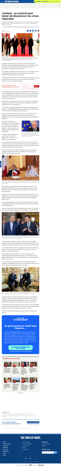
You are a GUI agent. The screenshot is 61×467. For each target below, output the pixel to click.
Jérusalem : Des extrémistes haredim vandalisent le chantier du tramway (33, 386)
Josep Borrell (5, 414)
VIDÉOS (4, 453)
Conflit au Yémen (17, 415)
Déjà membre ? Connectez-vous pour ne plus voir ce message (20, 351)
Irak (16, 413)
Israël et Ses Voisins (6, 413)
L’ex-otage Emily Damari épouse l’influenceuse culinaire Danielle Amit (7, 386)
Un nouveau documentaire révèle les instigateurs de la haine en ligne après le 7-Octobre (16, 371)
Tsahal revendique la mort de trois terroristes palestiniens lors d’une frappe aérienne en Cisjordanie (16, 387)
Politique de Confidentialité (27, 443)
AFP (3, 30)
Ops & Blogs (5, 449)
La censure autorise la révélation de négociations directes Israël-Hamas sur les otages (24, 371)
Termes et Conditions (26, 441)
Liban (38, 415)
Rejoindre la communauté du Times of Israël (20, 347)
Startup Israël (6, 451)
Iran (26, 413)
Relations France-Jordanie (24, 414)
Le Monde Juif (5, 445)
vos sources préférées (34, 26)
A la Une (4, 455)
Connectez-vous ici (36, 424)
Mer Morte (12, 413)
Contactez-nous (25, 449)
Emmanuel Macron (21, 413)
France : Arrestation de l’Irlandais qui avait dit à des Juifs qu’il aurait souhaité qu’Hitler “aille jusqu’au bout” (24, 387)
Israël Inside (5, 447)
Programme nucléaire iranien (7, 415)
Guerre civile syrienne (24, 415)
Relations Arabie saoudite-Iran (14, 414)
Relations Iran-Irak (32, 415)
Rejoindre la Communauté (42, 1)
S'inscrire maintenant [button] (33, 422)
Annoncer (24, 447)
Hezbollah (4, 416)
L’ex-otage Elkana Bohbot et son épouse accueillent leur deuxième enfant (33, 370)
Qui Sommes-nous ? (26, 445)
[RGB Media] (31, 465)
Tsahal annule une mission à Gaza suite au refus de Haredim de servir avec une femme (7, 370)
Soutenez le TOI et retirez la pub (54, 1)
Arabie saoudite (31, 413)
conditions (34, 88)
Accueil (4, 441)
